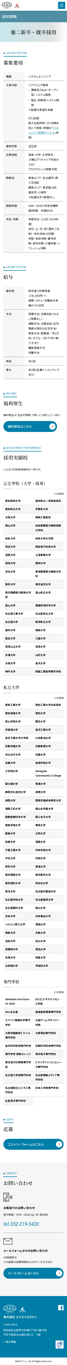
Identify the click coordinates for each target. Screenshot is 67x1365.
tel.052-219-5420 (21, 1224)
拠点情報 (11, 1342)
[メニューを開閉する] (61, 5)
